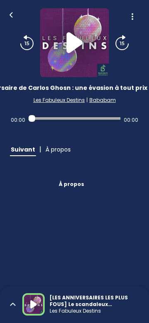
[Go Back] (11, 14)
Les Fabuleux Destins (59, 100)
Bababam (102, 100)
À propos (71, 184)
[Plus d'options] (132, 16)
